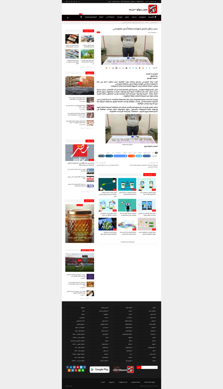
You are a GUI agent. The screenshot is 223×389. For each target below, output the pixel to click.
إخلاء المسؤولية (140, 1)
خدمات (134, 16)
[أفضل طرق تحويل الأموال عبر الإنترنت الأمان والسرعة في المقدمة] (87, 54)
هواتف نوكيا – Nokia (79, 351)
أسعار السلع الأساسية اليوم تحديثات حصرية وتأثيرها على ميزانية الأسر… (76, 98)
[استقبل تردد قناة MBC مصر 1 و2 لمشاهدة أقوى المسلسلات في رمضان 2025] (79, 152)
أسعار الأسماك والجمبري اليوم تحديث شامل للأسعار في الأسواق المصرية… (76, 114)
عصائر (154, 351)
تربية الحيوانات (128, 347)
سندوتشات (152, 334)
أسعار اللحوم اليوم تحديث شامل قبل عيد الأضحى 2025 (75, 106)
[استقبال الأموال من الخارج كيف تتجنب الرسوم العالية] (72, 39)
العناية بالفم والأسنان (126, 334)
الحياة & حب (110, 16)
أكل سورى (152, 314)
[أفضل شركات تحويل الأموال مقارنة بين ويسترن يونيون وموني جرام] (108, 184)
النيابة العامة (118, 153)
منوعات (119, 16)
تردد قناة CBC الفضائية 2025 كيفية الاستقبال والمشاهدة (76, 185)
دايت (130, 354)
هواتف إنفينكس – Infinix (78, 334)
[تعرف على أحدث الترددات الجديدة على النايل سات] (90, 171)
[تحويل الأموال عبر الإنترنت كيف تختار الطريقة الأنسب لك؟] (147, 184)
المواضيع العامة (91, 16)
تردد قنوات (91, 160)
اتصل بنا (109, 1)
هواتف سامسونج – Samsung (77, 341)
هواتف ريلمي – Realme (78, 337)
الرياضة (79, 260)
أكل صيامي (152, 318)
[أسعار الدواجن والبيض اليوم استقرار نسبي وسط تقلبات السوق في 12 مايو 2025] (90, 123)
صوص (153, 337)
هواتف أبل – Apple (79, 328)
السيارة (134, 153)
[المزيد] (81, 17)
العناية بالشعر (128, 331)
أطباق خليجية (152, 324)
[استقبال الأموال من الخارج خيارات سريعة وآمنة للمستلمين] (127, 184)
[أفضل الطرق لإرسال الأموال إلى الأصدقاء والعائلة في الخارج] (108, 205)
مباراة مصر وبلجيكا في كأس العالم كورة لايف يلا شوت (79, 264)
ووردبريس (81, 318)
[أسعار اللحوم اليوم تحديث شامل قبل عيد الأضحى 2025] (90, 107)
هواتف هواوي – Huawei (78, 354)
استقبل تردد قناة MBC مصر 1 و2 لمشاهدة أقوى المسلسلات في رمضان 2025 (81, 164)
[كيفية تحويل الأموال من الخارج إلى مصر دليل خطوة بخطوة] (147, 205)
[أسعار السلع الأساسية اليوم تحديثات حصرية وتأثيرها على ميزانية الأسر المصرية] (90, 100)
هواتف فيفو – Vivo (79, 347)
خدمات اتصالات (104, 331)
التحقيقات (140, 153)
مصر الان (67, 386)
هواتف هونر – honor (79, 357)
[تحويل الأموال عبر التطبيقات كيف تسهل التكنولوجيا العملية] (147, 224)
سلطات (153, 341)
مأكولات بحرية (152, 311)
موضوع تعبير (128, 361)
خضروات (106, 354)
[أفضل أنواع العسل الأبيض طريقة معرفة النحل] (79, 223)
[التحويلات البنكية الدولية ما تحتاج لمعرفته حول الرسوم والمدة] (127, 205)
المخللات (153, 328)
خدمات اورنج (105, 321)
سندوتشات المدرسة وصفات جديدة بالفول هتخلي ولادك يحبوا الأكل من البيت (76, 284)
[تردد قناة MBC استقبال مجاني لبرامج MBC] (90, 179)
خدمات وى (105, 328)
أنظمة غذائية (128, 308)
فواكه (153, 357)
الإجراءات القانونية (147, 153)
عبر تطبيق (108, 153)
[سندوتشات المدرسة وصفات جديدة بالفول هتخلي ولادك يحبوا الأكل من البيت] (90, 284)
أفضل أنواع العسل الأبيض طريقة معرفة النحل (79, 239)
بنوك (107, 337)
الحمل (130, 314)
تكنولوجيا (142, 16)
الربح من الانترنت (104, 308)
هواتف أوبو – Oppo (79, 331)
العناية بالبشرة (128, 328)
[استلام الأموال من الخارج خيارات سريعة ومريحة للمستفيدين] (127, 224)
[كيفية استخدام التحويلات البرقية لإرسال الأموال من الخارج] (72, 54)
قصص (153, 361)
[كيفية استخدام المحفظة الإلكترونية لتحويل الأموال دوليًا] (108, 224)
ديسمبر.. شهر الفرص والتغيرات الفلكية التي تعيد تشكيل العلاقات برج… (76, 275)
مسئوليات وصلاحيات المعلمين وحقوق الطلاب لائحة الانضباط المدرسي (144, 166)
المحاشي (153, 321)
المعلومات (125, 153)
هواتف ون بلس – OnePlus (78, 361)
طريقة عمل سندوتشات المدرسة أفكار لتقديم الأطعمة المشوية (76, 292)
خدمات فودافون (104, 324)
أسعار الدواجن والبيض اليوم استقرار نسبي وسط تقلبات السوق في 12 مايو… (75, 122)
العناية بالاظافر (128, 324)
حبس (113, 153)
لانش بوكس (152, 354)
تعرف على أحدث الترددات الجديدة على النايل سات (76, 170)
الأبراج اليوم (105, 334)
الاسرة (130, 311)
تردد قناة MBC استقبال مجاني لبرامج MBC (76, 177)
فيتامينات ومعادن (104, 361)
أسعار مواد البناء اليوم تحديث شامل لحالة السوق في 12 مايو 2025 (79, 87)
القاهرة (130, 153)
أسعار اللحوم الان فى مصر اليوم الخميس (108, 165)
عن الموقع (133, 1)
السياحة (129, 344)
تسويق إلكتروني (80, 324)
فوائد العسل (79, 205)
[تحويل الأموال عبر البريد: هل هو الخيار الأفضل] (87, 39)
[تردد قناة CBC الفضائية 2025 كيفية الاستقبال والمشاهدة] (90, 186)
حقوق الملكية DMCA (125, 1)
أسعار (80, 83)
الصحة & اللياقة (128, 321)
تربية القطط (129, 351)
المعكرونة (153, 331)
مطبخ (127, 16)
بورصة (106, 341)
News (98, 32)
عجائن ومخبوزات (151, 347)
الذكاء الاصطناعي (80, 321)
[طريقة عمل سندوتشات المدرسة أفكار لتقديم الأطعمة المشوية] (90, 293)
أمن (153, 153)
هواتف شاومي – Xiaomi (78, 344)
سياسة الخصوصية (115, 1)
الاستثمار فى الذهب (103, 311)
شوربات (153, 344)
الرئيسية (151, 16)
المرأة (101, 16)
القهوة (129, 337)
